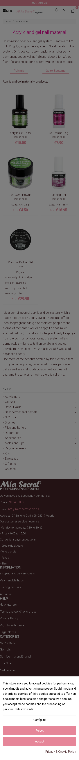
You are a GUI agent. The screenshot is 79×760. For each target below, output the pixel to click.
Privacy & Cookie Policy (60, 751)
